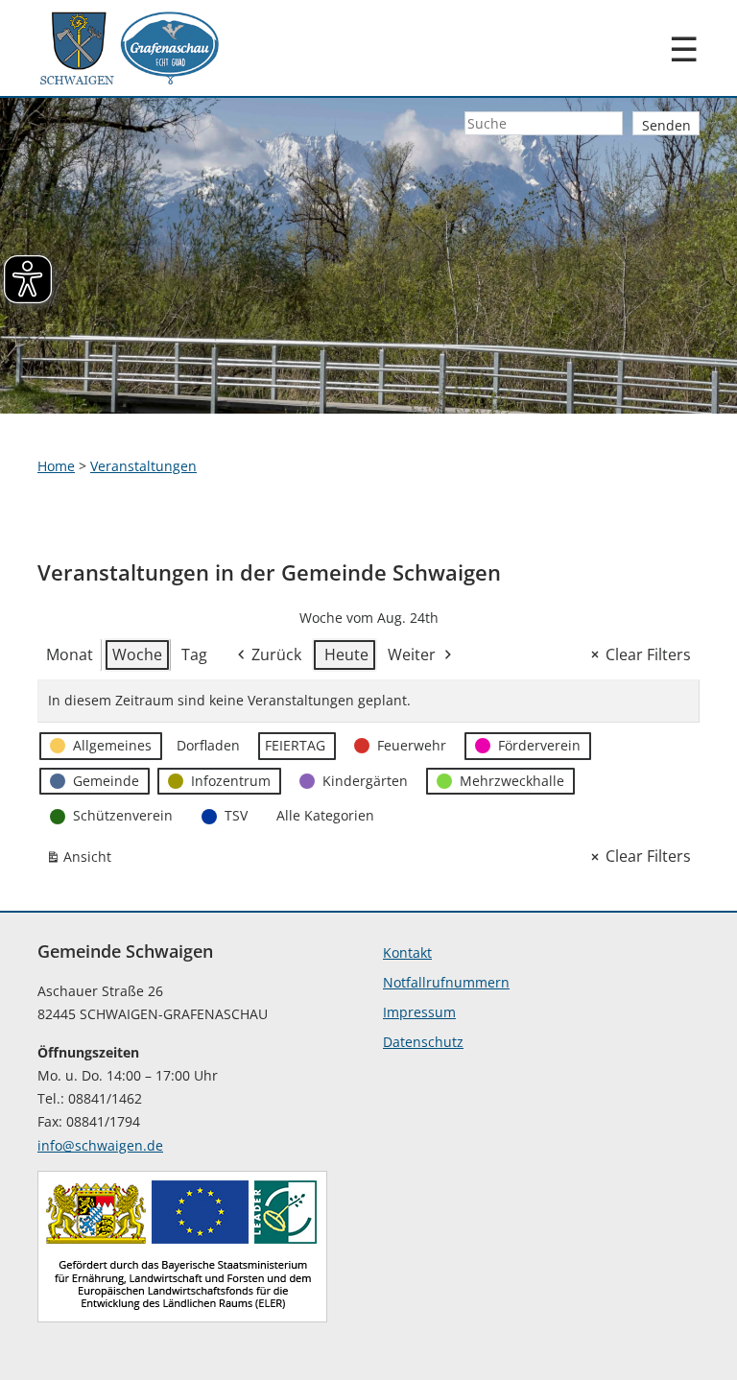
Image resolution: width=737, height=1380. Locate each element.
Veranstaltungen (143, 466)
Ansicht (82, 860)
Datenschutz (423, 1042)
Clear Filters (648, 654)
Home (56, 466)
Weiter (412, 654)
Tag (194, 654)
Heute (346, 654)
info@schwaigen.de (100, 1145)
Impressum (419, 1012)
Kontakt (407, 952)
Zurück (276, 654)
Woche (137, 654)
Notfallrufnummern (446, 982)
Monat (69, 654)
